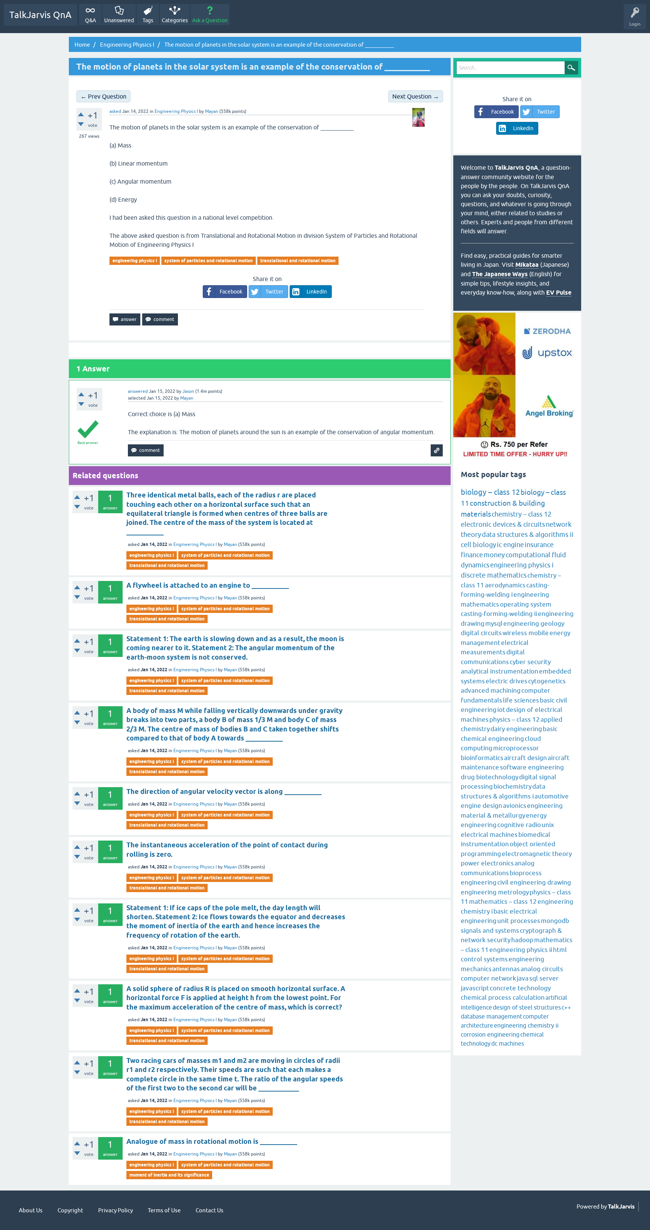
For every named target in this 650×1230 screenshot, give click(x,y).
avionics (514, 805)
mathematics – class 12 (503, 901)
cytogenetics (547, 681)
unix (548, 825)
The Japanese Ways (500, 274)
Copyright (70, 1210)
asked (115, 111)
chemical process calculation (503, 997)
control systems (484, 959)
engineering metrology (495, 892)
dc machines (507, 1043)
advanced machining (491, 690)
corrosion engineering (490, 1034)
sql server (544, 978)
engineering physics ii (520, 949)
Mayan (230, 544)
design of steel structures (527, 1007)
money (494, 555)
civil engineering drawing (534, 882)
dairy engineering (516, 729)
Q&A (90, 20)
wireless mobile (526, 633)
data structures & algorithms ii (528, 534)
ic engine (510, 545)
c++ (566, 1007)
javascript (475, 988)
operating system (525, 604)
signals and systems (490, 930)
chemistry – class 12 (521, 514)
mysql (494, 623)
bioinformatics (482, 758)
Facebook (231, 292)
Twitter (274, 292)
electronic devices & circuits (503, 524)
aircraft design (525, 758)
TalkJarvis (621, 1206)
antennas (506, 969)
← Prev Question (103, 96)
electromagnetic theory (537, 854)
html (560, 949)
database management (491, 1016)
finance (472, 555)
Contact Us (209, 1210)
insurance (539, 545)
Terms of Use (164, 1210)
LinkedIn (317, 292)
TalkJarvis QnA (40, 15)
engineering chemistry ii (526, 1025)
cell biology (478, 545)
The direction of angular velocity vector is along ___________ (224, 791)
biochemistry (513, 786)
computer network (488, 978)
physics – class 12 (514, 719)
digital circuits (481, 633)
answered (138, 391)
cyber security (530, 662)
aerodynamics (505, 585)
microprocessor (516, 748)
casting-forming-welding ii (499, 613)
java (523, 978)
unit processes (518, 920)
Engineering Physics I (176, 111)
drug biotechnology (489, 777)
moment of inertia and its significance (169, 1175)
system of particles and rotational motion (208, 260)
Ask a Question (210, 20)
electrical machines (489, 834)
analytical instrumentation (499, 671)
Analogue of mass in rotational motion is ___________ (211, 1141)
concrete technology (520, 988)
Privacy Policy (115, 1210)
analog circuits (542, 969)
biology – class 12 (490, 492)
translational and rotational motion (298, 260)
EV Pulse (558, 292)
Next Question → (415, 96)
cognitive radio (519, 825)
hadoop (522, 940)
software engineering (532, 767)
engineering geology (533, 623)
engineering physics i (134, 260)
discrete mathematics (494, 575)
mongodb (555, 920)
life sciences (521, 700)
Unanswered (119, 20)
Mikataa (527, 264)
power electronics (487, 863)
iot (501, 709)
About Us (31, 1210)
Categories (175, 20)
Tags (148, 20)
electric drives (506, 681)
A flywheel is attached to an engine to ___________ (207, 585)
